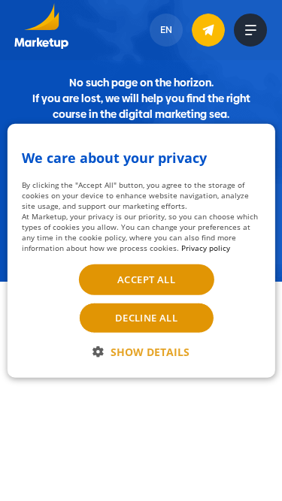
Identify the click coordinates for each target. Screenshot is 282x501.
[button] (141, 352)
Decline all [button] (146, 317)
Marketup (41, 30)
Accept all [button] (146, 279)
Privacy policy (205, 248)
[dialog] (140, 250)
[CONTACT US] (208, 30)
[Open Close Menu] (250, 30)
